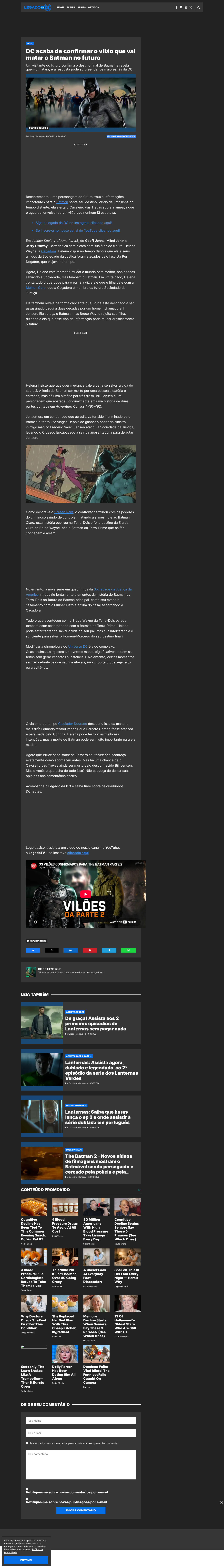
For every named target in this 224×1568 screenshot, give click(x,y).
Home (60, 7)
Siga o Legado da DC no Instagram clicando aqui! (74, 223)
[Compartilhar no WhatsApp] (128, 950)
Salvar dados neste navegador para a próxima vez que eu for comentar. (74, 1443)
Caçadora (48, 251)
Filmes (71, 7)
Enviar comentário (81, 1510)
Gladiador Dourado (72, 724)
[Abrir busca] (199, 7)
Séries (82, 7)
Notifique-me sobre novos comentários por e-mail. (67, 1492)
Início (30, 43)
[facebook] (176, 7)
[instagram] (186, 7)
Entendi (26, 1560)
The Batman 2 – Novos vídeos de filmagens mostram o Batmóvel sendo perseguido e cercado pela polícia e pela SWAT (99, 1166)
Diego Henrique (49, 969)
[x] (191, 7)
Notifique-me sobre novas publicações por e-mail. (67, 1502)
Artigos (93, 7)
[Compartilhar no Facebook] (33, 950)
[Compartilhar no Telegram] (109, 950)
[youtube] (181, 7)
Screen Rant (63, 512)
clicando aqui (78, 853)
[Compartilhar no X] (52, 950)
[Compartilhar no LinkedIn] (70, 950)
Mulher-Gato (35, 288)
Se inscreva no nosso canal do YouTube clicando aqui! (78, 230)
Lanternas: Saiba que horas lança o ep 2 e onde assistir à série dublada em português (98, 1117)
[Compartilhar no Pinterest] (90, 950)
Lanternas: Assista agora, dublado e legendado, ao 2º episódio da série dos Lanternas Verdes (101, 1070)
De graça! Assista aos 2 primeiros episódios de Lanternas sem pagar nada (95, 1023)
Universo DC (78, 646)
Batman (62, 202)
